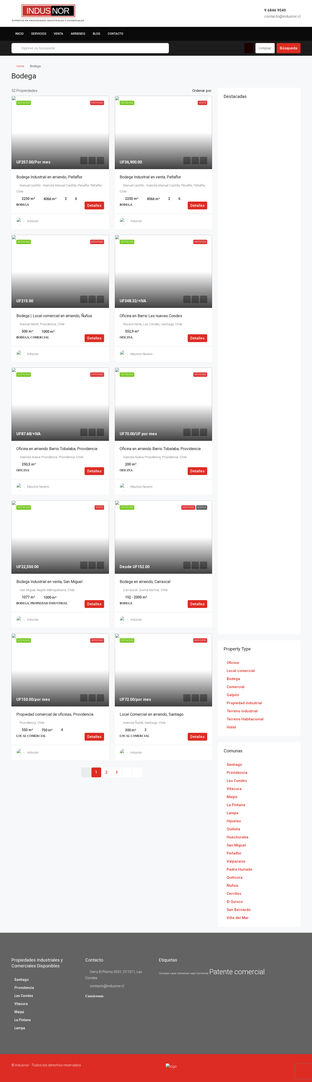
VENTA (58, 33)
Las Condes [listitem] (237, 781)
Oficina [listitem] (233, 662)
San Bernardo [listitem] (239, 910)
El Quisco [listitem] (235, 901)
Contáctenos (94, 996)
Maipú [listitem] (232, 797)
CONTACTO (115, 33)
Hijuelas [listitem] (234, 821)
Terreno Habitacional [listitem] (245, 719)
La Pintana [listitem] (236, 805)
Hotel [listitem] (231, 727)
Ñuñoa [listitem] (232, 885)
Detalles (94, 205)
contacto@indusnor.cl (282, 16)
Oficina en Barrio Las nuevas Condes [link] (151, 316)
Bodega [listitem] (233, 679)
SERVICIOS (38, 33)
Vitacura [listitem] (234, 789)
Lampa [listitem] (232, 813)
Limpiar (265, 48)
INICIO (19, 33)
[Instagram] (279, 1068)
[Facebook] (270, 1068)
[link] (60, 132)
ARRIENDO (78, 33)
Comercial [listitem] (235, 687)
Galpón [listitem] (233, 695)
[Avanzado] (249, 48)
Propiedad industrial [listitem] (244, 703)
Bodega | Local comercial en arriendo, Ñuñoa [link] (54, 316)
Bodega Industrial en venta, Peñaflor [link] (150, 177)
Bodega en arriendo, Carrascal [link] (145, 581)
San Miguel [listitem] (236, 845)
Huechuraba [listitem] (237, 837)
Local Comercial (199, 973)
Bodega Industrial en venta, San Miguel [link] (49, 581)
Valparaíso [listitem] (236, 861)
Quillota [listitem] (233, 829)
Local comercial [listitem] (241, 671)
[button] (292, 74)
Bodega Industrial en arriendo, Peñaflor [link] (49, 177)
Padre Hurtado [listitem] (239, 869)
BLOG (96, 33)
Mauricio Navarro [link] (141, 354)
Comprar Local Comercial (174, 973)
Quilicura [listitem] (235, 877)
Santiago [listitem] (234, 764)
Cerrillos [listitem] (234, 893)
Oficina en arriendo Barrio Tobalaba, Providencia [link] (56, 448)
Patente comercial (237, 972)
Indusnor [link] (33, 221)
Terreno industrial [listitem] (242, 711)
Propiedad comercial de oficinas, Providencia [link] (54, 714)
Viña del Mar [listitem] (238, 918)
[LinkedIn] (287, 1068)
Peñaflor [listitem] (234, 853)
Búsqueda (288, 48)
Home (20, 66)
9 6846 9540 (275, 10)
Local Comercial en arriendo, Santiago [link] (152, 714)
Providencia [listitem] (237, 772)
